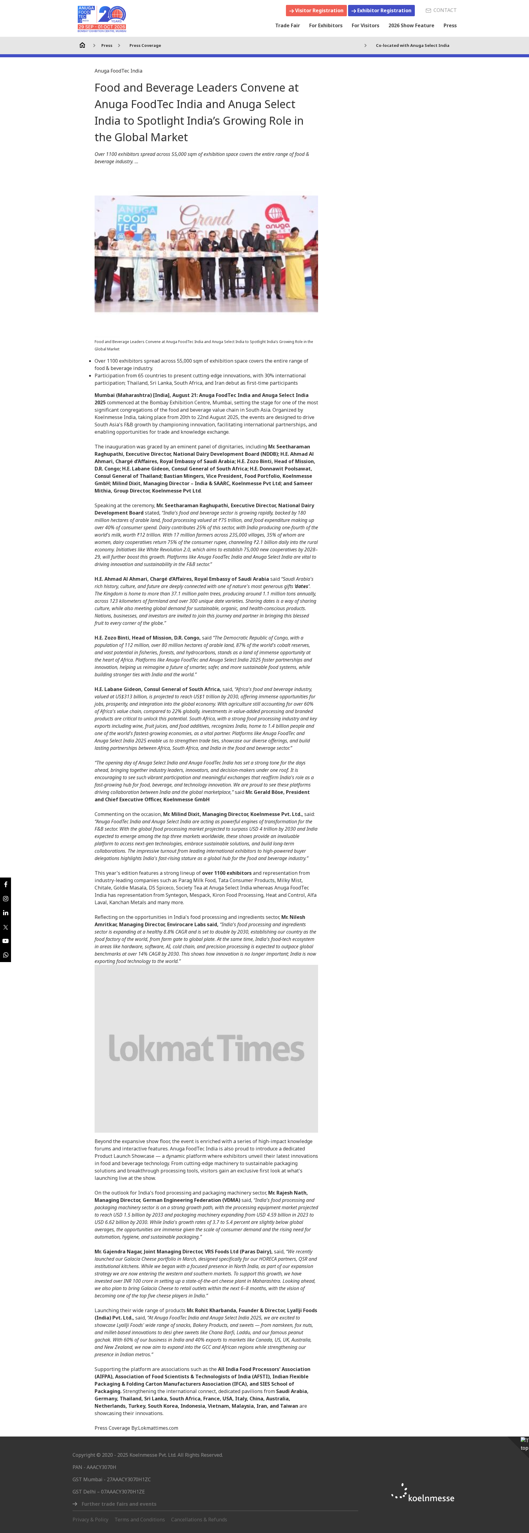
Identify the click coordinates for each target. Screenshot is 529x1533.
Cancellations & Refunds (199, 1519)
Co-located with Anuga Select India (412, 45)
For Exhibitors (326, 25)
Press (450, 25)
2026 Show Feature (411, 25)
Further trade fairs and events (119, 1504)
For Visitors (365, 25)
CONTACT (444, 10)
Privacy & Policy (90, 1519)
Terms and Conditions (139, 1519)
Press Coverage (145, 45)
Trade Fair (287, 25)
